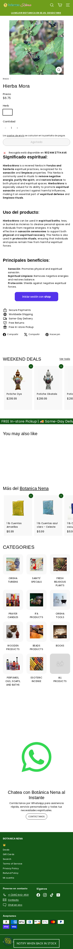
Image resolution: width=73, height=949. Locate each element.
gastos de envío (15, 135)
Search (7, 859)
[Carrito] (60, 5)
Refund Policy (11, 873)
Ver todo (64, 359)
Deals (6, 849)
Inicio (6, 78)
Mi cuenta (8, 877)
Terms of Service (12, 863)
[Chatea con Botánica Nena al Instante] (36, 757)
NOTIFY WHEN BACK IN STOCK (36, 943)
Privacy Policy (11, 868)
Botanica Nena (34, 488)
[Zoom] (59, 70)
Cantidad (9, 121)
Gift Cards (8, 854)
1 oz (8, 112)
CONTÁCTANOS (36, 816)
